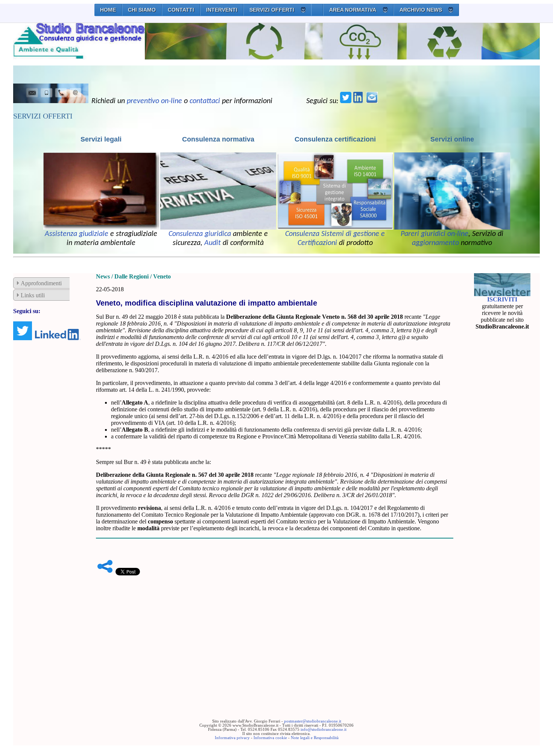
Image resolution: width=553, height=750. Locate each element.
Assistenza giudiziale (76, 234)
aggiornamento (435, 243)
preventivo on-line (154, 101)
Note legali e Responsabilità (315, 738)
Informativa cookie (270, 738)
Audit (212, 243)
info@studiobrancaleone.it (323, 729)
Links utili (33, 295)
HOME (108, 10)
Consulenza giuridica (200, 234)
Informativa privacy (232, 738)
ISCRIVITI (502, 299)
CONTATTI (181, 10)
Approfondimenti (41, 283)
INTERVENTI (221, 10)
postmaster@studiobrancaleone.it (312, 721)
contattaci (205, 101)
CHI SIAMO (142, 10)
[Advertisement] (274, 635)
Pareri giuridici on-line (434, 234)
